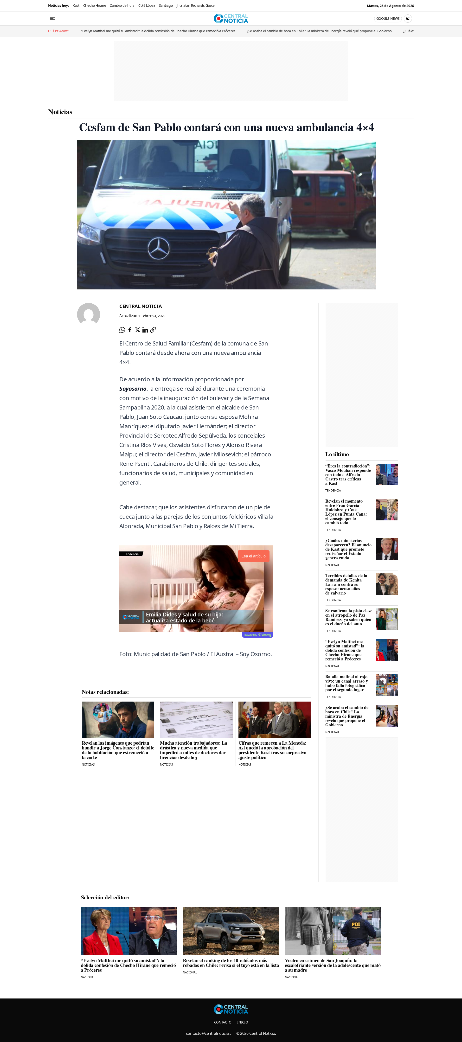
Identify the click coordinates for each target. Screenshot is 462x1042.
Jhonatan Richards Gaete (195, 5)
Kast (76, 5)
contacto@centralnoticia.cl (209, 1033)
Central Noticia (140, 306)
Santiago (166, 5)
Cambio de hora (122, 5)
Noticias (60, 111)
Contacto (222, 1022)
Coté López (146, 5)
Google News (388, 18)
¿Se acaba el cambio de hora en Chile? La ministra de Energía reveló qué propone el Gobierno (240, 31)
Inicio (242, 1022)
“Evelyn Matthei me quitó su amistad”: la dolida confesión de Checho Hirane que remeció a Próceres (79, 31)
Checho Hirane (94, 5)
